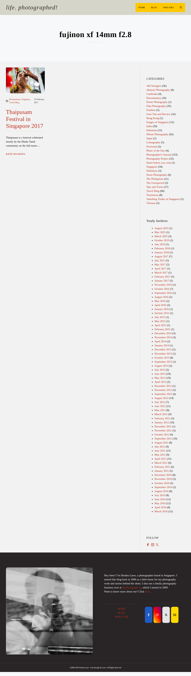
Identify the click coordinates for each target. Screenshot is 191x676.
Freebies (150, 110)
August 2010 (161, 491)
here (147, 591)
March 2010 (161, 511)
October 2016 (161, 288)
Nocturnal (151, 146)
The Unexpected (155, 182)
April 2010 (160, 507)
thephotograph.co (131, 587)
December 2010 (163, 474)
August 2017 (161, 256)
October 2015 (161, 313)
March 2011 (160, 462)
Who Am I (168, 7)
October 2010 (161, 483)
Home (141, 7)
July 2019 (159, 244)
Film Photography (156, 106)
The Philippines (154, 178)
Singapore (25, 99)
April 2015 (160, 325)
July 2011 (159, 446)
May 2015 (159, 321)
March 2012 (161, 414)
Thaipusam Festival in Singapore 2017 (24, 119)
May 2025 (159, 232)
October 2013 (161, 357)
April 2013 (160, 381)
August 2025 (161, 228)
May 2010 (159, 503)
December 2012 (163, 385)
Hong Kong (152, 118)
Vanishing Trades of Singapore (163, 199)
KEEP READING (16, 154)
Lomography (153, 142)
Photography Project (157, 158)
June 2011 (159, 450)
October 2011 (161, 434)
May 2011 (159, 454)
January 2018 (161, 252)
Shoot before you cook (158, 162)
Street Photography (156, 174)
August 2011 (161, 442)
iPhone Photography (157, 134)
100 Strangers (153, 85)
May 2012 (159, 410)
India (149, 126)
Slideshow (152, 170)
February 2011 (162, 466)
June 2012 (159, 406)
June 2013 (159, 373)
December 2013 (163, 349)
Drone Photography (157, 101)
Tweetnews (152, 194)
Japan (149, 138)
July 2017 (159, 260)
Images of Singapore (157, 122)
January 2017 (161, 280)
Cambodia (151, 93)
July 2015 (159, 317)
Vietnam (150, 203)
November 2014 (163, 337)
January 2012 (161, 422)
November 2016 (163, 284)
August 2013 (161, 365)
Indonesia (151, 130)
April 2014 (160, 341)
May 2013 (159, 377)
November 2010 (163, 478)
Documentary (14, 99)
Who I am (121, 616)
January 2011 (161, 470)
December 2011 (162, 426)
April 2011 (160, 458)
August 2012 (161, 398)
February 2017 (162, 276)
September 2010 (163, 487)
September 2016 (163, 292)
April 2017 (160, 268)
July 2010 (159, 495)
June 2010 (159, 499)
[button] (181, 7)
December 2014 (163, 333)
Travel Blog (14, 102)
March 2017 (161, 272)
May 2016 (159, 300)
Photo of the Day (155, 150)
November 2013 (163, 353)
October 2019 (161, 240)
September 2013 (163, 361)
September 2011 (163, 438)
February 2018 (162, 248)
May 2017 (159, 264)
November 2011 (163, 430)
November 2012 (163, 389)
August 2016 (161, 296)
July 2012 (159, 402)
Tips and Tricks (154, 186)
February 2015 (162, 329)
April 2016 (160, 305)
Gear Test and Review (158, 114)
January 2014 (161, 345)
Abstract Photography (158, 89)
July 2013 (159, 369)
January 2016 (161, 309)
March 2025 (161, 236)
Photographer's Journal (158, 154)
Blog (154, 7)
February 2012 (162, 418)
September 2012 (163, 394)
